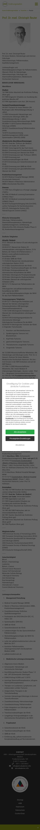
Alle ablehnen (20, 445)
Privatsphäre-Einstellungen (20, 439)
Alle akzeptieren (20, 432)
